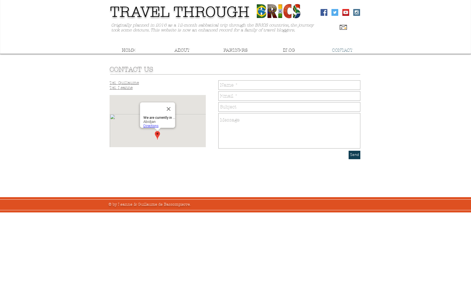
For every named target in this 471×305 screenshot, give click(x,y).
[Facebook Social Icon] (324, 12)
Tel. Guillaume (124, 82)
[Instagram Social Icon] (356, 12)
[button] (182, 50)
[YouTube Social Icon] (345, 12)
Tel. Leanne (121, 87)
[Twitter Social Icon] (334, 12)
